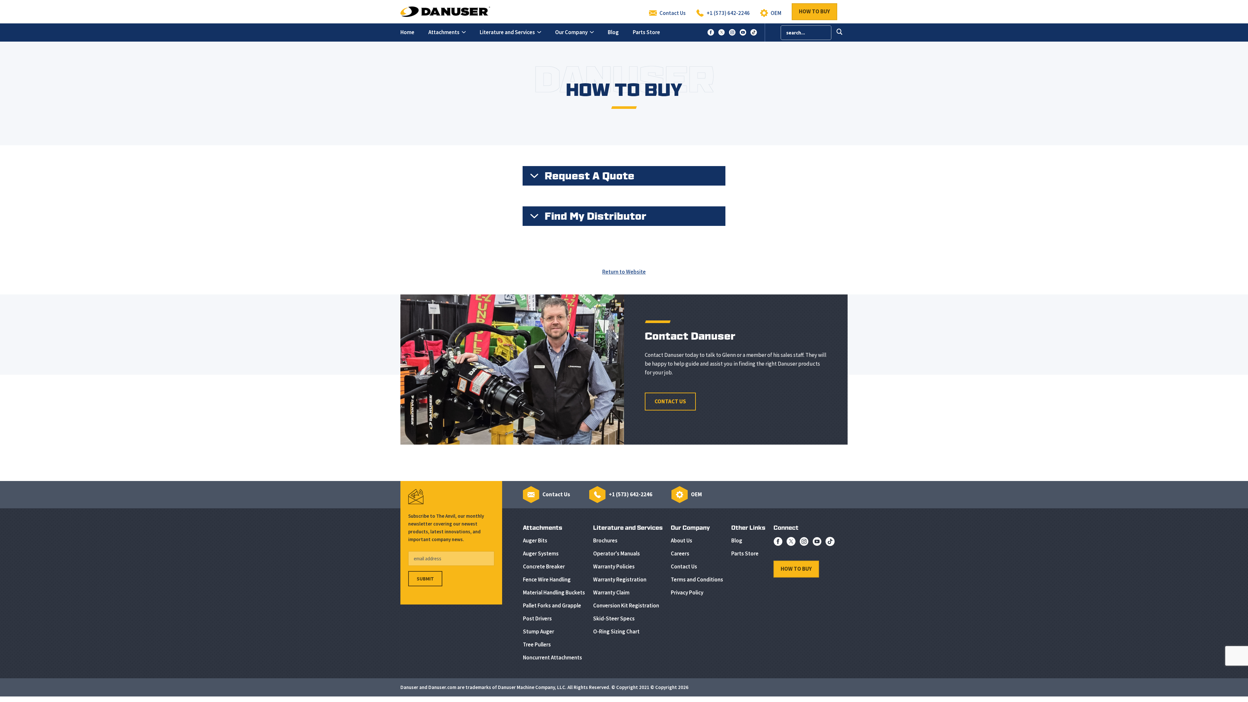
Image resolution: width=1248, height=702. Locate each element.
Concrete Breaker (544, 566)
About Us (681, 540)
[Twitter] (791, 543)
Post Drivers (537, 618)
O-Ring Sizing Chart (616, 631)
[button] (447, 32)
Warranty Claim (611, 592)
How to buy (814, 11)
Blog (736, 540)
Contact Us (672, 13)
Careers (680, 553)
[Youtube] (817, 543)
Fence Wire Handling (547, 579)
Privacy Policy (687, 592)
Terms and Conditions (697, 579)
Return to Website (624, 271)
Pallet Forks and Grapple (552, 605)
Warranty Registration (619, 579)
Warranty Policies (614, 566)
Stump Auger (538, 631)
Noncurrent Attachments (552, 657)
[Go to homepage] (445, 11)
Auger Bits (535, 540)
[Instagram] (804, 543)
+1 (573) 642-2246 (728, 13)
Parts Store (745, 553)
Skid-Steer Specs (614, 618)
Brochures (605, 540)
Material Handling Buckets (554, 592)
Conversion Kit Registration (626, 605)
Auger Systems (541, 553)
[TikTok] (830, 543)
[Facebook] (778, 543)
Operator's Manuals (616, 553)
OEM (776, 13)
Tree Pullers (537, 644)
